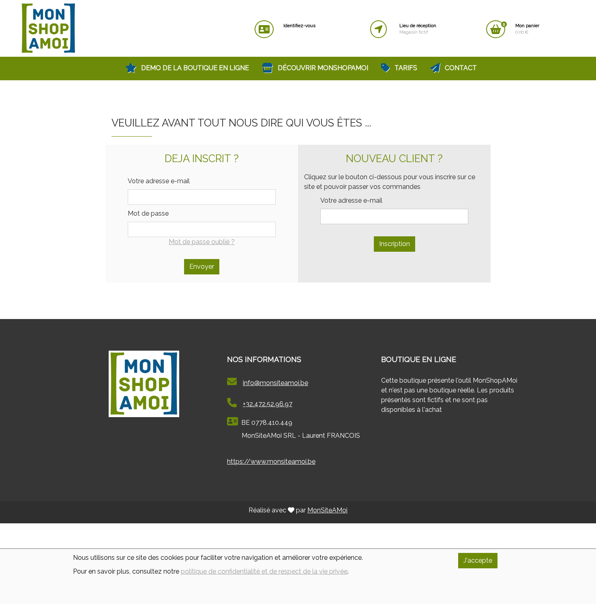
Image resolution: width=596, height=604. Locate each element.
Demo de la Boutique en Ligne (194, 68)
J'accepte (477, 560)
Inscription (394, 244)
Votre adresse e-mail (159, 181)
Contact (460, 68)
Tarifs (405, 68)
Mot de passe (148, 213)
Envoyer (201, 266)
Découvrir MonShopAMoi (322, 68)
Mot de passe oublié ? (202, 242)
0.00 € (527, 29)
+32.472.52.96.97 (267, 404)
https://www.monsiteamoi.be (271, 461)
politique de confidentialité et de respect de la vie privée (264, 571)
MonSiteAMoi (327, 510)
